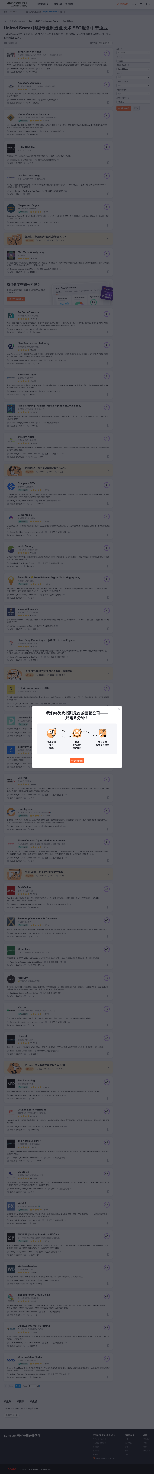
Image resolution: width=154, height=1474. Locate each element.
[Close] (119, 709)
